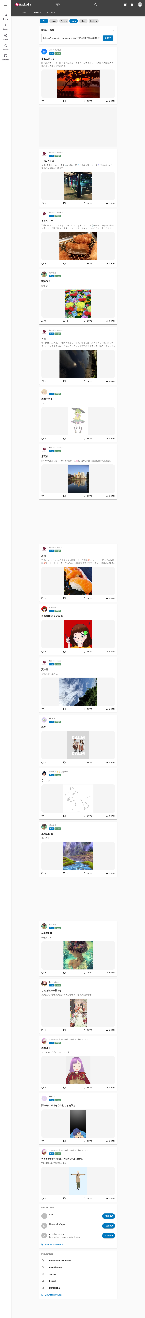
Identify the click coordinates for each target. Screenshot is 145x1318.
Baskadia (25, 4)
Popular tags (47, 1254)
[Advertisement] (78, 127)
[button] (44, 21)
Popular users (47, 1207)
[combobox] (76, 4)
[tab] (24, 12)
